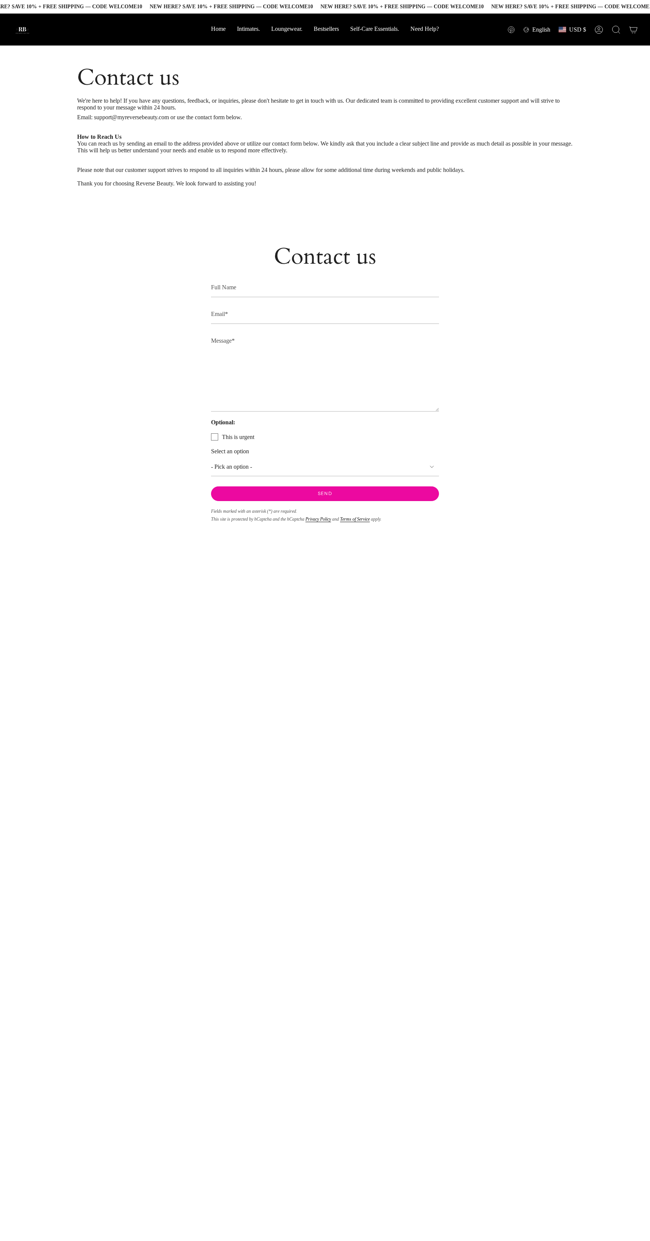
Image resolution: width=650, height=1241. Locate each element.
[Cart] (633, 29)
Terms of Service (355, 519)
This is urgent (238, 437)
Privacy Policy (318, 519)
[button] (425, 29)
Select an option (230, 451)
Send (325, 493)
